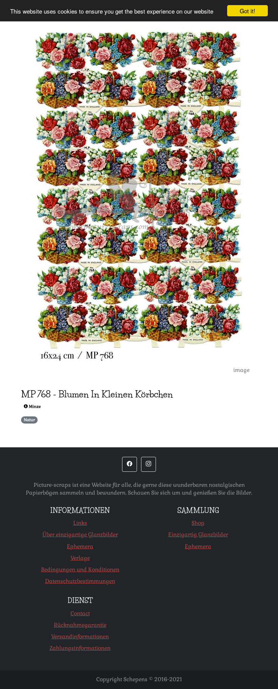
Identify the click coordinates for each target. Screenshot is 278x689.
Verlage (80, 558)
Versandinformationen (80, 636)
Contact (80, 613)
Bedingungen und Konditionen (80, 569)
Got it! (247, 10)
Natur (29, 420)
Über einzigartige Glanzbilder (80, 534)
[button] (129, 464)
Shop (198, 523)
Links (80, 523)
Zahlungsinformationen (80, 648)
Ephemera (80, 546)
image (241, 370)
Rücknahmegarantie (80, 624)
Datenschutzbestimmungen (80, 581)
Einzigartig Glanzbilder (198, 534)
